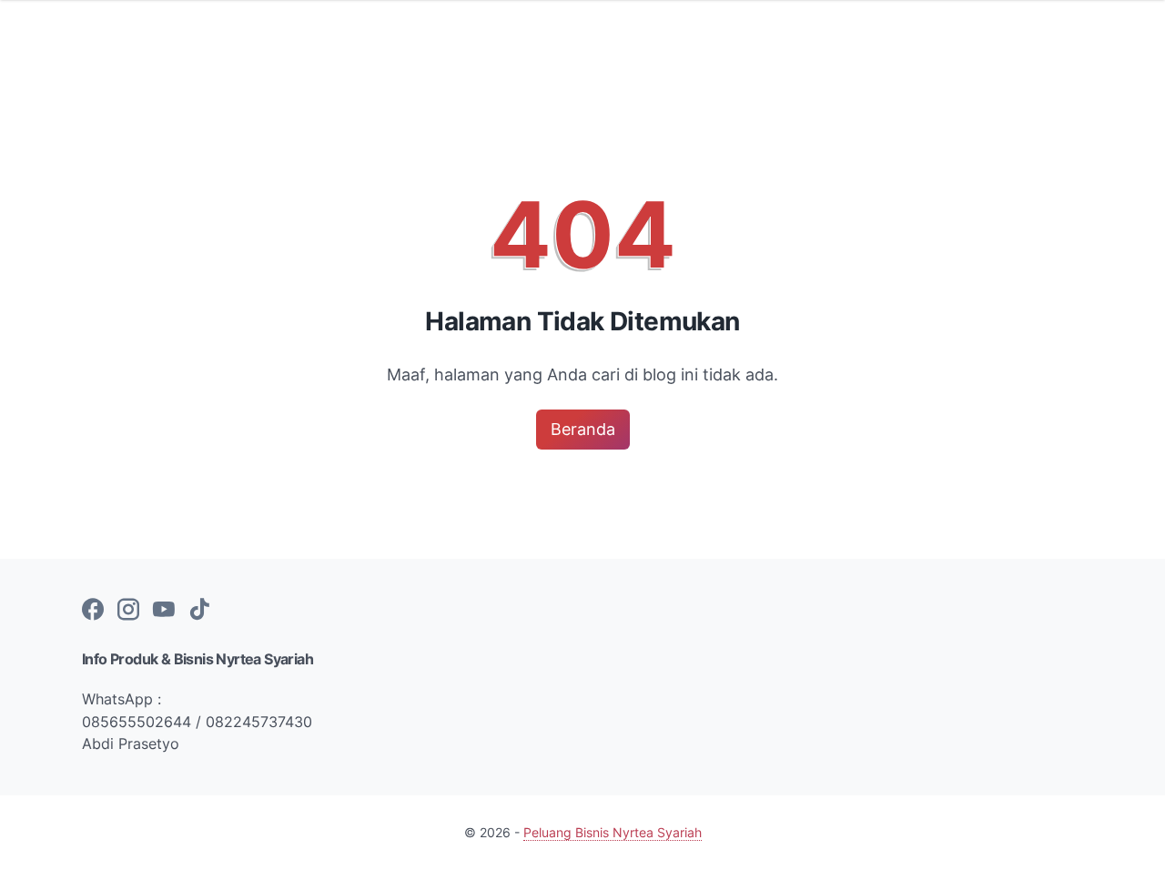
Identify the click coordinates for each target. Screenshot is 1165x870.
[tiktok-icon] (199, 610)
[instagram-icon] (128, 610)
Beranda (583, 429)
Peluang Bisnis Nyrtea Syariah (612, 832)
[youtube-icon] (164, 610)
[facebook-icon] (93, 610)
